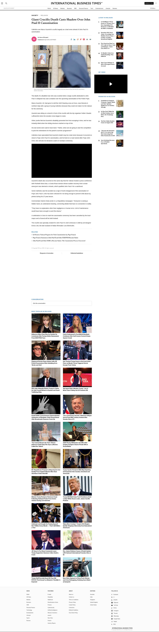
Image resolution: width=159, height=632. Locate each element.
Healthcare (50, 599)
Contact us (71, 597)
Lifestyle (108, 8)
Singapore (92, 599)
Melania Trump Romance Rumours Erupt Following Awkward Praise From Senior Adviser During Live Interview (44, 498)
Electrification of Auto (53, 602)
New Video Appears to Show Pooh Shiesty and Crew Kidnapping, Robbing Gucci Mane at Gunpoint (76, 580)
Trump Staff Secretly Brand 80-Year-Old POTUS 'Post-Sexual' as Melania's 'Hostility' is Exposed (46, 580)
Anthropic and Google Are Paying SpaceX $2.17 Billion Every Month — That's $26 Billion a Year (46, 525)
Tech (92, 8)
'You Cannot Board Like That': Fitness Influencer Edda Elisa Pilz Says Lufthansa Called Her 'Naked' (45, 444)
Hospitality (50, 597)
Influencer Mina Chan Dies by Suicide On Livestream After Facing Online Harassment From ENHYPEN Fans (45, 336)
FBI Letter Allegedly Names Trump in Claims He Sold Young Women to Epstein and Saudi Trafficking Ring (46, 390)
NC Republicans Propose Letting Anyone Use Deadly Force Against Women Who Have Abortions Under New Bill (46, 471)
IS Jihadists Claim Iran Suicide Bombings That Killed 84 (107, 54)
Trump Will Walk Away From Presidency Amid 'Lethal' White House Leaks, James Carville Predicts (77, 498)
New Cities (50, 618)
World (49, 8)
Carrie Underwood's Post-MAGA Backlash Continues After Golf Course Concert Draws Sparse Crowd (76, 336)
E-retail (49, 594)
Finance (50, 604)
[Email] (87, 39)
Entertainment (99, 8)
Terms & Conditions (73, 599)
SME (75, 8)
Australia (92, 594)
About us (71, 594)
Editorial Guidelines (77, 253)
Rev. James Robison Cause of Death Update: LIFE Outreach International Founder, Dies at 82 (77, 552)
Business (69, 8)
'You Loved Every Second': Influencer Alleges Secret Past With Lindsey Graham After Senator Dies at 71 (77, 417)
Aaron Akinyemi (43, 37)
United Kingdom (94, 602)
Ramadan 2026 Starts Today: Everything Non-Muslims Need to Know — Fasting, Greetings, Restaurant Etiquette (108, 36)
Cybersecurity (51, 607)
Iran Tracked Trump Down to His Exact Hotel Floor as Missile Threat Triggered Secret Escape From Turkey (77, 363)
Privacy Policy (72, 602)
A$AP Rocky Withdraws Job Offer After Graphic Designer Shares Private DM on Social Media (75, 444)
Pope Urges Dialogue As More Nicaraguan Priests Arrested (108, 64)
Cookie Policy (72, 604)
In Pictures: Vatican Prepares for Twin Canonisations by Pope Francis (54, 235)
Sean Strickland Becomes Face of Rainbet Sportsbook (108, 142)
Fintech (49, 620)
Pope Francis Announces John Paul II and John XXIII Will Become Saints (55, 238)
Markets (62, 8)
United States (93, 604)
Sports (28, 618)
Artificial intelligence (52, 610)
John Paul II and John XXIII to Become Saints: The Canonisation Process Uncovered (59, 241)
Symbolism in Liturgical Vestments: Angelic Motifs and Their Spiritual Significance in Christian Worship (108, 104)
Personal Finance (83, 8)
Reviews (115, 8)
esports (49, 615)
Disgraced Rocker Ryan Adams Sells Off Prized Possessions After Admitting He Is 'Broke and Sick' (44, 363)
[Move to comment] (90, 39)
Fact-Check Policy (73, 612)
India (91, 597)
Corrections (71, 607)
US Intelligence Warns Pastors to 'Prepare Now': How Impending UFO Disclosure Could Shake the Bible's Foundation (108, 25)
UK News (55, 8)
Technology (29, 610)
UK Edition (152, 8)
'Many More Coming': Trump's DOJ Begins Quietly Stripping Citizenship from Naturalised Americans (77, 525)
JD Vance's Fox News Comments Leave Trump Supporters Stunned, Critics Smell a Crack (45, 552)
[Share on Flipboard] (80, 39)
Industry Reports (52, 623)
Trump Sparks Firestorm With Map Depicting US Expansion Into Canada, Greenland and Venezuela (77, 471)
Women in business (52, 612)
